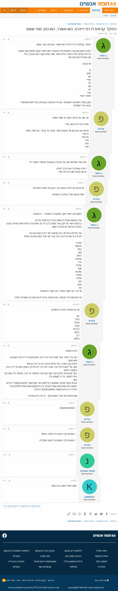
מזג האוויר (45, 556)
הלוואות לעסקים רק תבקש (16, 550)
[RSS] (4, 580)
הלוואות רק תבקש (73, 550)
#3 (4, 157)
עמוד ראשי (109, 10)
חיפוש (105, 15)
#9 (4, 428)
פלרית (101, 128)
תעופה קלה (101, 561)
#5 (4, 209)
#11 (5, 480)
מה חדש (84, 10)
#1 (4, 39)
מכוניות (16, 556)
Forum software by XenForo (33, 587)
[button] (77, 10)
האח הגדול (101, 550)
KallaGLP (89, 496)
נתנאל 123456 (87, 470)
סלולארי (73, 566)
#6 (4, 304)
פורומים (96, 10)
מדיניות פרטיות (28, 580)
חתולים (16, 566)
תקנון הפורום (40, 580)
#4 (4, 182)
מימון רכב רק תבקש (44, 550)
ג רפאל (111, 33)
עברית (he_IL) (101, 580)
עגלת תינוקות (101, 556)
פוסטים (113, 15)
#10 (5, 454)
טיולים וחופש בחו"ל (73, 561)
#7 (4, 345)
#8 (4, 403)
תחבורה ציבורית (16, 561)
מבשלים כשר (44, 566)
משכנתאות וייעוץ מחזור (45, 561)
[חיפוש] (5, 10)
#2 (4, 112)
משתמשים (68, 10)
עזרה (18, 580)
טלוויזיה (101, 566)
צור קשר (50, 580)
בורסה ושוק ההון (73, 556)
